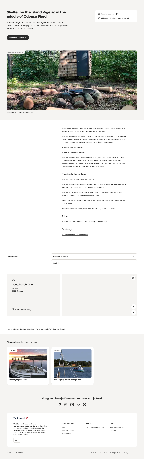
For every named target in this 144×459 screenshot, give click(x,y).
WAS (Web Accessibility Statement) (123, 453)
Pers (63, 427)
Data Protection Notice (100, 453)
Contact (113, 430)
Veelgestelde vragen (118, 427)
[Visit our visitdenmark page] (72, 404)
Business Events (68, 430)
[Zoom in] (133, 306)
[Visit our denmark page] (59, 404)
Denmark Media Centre (95, 427)
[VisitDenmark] (20, 418)
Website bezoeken (108, 14)
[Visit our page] (66, 404)
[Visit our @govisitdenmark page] (78, 404)
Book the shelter (16, 38)
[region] (99, 295)
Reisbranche (66, 433)
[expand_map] (133, 278)
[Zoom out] (133, 312)
